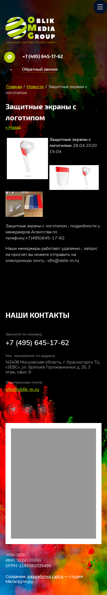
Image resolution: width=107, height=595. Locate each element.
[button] (40, 69)
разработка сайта (45, 576)
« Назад (13, 127)
